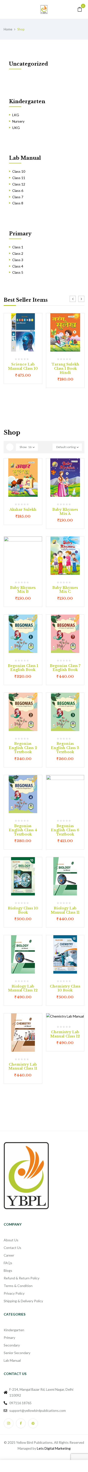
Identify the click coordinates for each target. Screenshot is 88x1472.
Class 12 (18, 184)
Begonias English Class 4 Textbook (23, 830)
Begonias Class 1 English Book (23, 668)
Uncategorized (28, 64)
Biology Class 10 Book (23, 910)
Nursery (18, 121)
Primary (20, 234)
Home (8, 29)
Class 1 (17, 247)
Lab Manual (25, 158)
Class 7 (17, 197)
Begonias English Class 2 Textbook (23, 747)
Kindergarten (27, 101)
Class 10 (18, 171)
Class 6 (17, 190)
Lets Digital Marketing (54, 1448)
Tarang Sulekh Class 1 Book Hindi (65, 368)
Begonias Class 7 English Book (65, 668)
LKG (15, 115)
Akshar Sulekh (23, 509)
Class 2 (17, 253)
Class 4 (17, 266)
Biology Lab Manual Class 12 (23, 988)
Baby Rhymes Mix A (65, 511)
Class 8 (17, 203)
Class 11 (18, 178)
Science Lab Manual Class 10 (23, 366)
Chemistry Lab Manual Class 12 (65, 1034)
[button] (79, 9)
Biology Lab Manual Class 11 (65, 910)
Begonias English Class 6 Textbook (65, 830)
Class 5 (17, 272)
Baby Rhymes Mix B (23, 589)
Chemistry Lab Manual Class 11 (23, 1066)
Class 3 (17, 260)
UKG (16, 128)
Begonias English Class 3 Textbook (65, 747)
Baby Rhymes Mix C (65, 589)
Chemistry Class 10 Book (65, 988)
